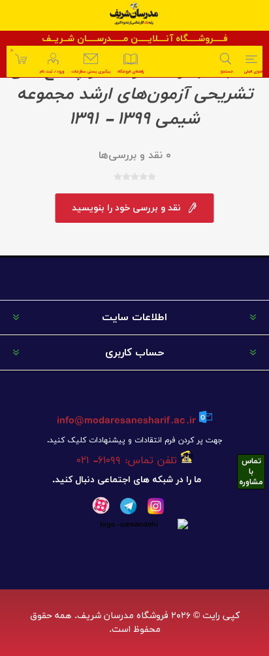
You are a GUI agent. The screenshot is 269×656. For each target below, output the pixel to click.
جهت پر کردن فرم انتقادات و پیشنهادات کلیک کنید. (134, 440)
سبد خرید (11, 51)
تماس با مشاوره (251, 471)
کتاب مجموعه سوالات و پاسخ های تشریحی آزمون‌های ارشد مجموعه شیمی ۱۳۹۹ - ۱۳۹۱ (134, 94)
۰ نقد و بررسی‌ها (135, 155)
